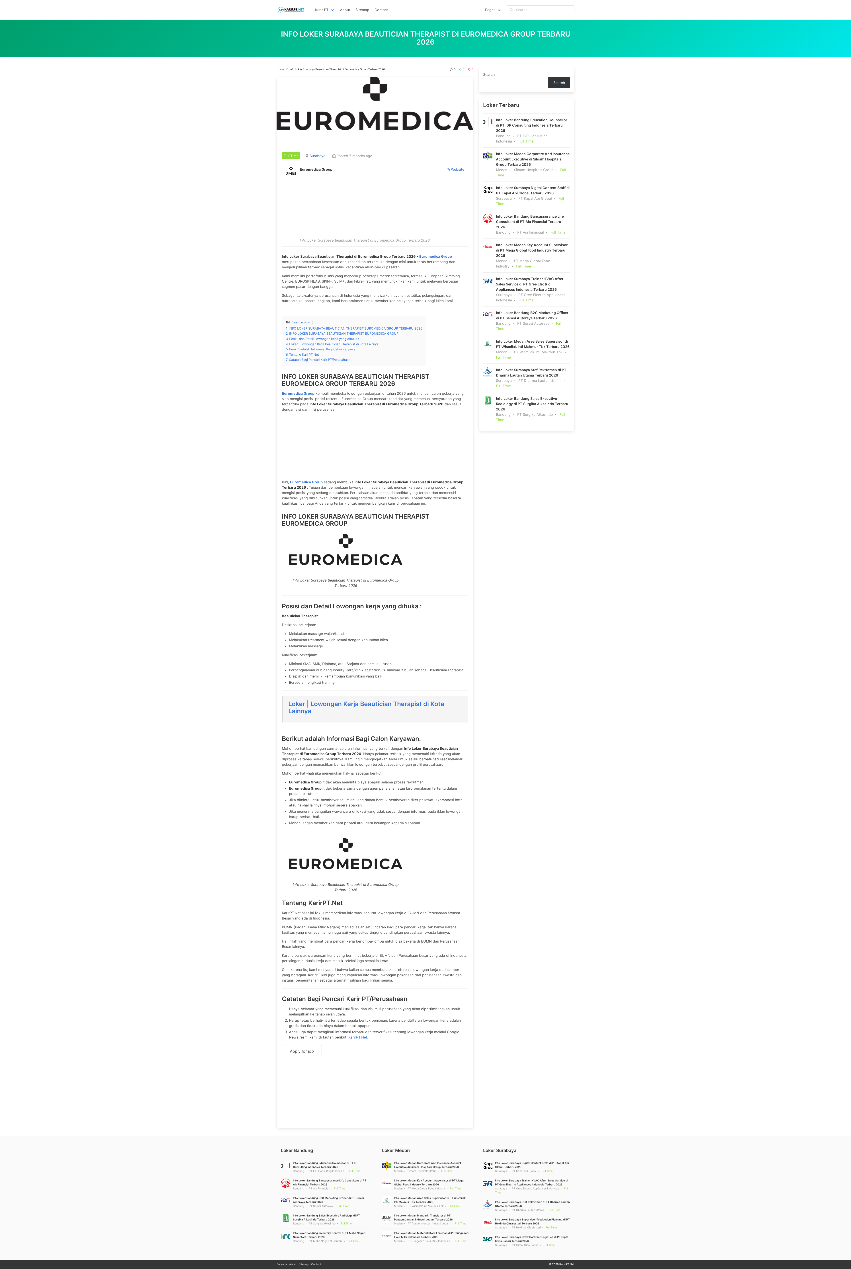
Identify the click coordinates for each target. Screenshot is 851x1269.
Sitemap (304, 1264)
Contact (316, 1264)
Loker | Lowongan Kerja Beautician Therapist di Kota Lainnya (366, 707)
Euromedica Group (435, 256)
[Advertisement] (375, 205)
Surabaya (317, 156)
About (293, 1264)
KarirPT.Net (357, 1037)
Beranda (282, 1264)
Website (457, 169)
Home (280, 69)
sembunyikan (302, 322)
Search (489, 74)
